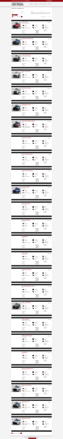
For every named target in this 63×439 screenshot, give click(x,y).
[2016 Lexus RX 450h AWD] (16, 306)
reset (16, 14)
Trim (41, 11)
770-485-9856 (27, 0)
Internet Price (24, 30)
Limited (23, 122)
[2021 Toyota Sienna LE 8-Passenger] (16, 207)
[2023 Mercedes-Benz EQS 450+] (16, 42)
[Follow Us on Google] (51, 0)
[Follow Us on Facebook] (46, 0)
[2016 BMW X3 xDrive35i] (16, 240)
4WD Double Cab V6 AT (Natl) (26, 56)
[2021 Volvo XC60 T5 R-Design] (16, 190)
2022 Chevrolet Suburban (27, 170)
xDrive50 (23, 353)
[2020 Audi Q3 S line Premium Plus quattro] (16, 25)
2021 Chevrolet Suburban (27, 154)
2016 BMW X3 (25, 236)
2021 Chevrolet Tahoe (26, 137)
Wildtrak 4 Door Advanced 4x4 (26, 320)
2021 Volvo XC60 (25, 187)
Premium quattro (24, 254)
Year (12, 11)
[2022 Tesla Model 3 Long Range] (16, 223)
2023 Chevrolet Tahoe (26, 269)
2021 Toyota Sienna (26, 203)
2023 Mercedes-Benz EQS (27, 38)
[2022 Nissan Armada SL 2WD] (16, 91)
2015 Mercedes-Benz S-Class (28, 286)
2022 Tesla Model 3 (26, 220)
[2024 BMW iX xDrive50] (16, 355)
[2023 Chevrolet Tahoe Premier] (16, 273)
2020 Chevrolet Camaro (27, 335)
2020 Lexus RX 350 (26, 71)
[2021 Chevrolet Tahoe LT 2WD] (16, 141)
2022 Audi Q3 (25, 253)
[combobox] (16, 13)
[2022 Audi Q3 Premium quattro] (16, 256)
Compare (49, 22)
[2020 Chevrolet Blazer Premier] (16, 388)
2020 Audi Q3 (25, 22)
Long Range (23, 221)
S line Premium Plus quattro (25, 23)
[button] (20, 25)
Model (32, 11)
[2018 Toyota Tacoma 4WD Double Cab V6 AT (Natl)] (16, 58)
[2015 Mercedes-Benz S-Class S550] (16, 289)
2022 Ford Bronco (25, 319)
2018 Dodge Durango (26, 104)
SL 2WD (23, 89)
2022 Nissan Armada (26, 88)
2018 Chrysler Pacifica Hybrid (28, 121)
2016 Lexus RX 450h (26, 302)
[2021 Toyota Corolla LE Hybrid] (16, 421)
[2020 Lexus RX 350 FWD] (16, 75)
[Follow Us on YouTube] (49, 0)
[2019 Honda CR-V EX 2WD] (16, 405)
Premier (23, 155)
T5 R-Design (23, 188)
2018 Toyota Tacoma (26, 55)
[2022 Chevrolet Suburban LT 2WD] (16, 174)
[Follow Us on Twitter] (48, 0)
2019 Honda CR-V (25, 401)
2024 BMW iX (25, 352)
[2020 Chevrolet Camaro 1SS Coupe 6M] (16, 339)
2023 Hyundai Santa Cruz (27, 368)
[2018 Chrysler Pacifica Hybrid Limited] (16, 124)
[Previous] (12, 16)
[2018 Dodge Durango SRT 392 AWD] (16, 108)
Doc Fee (23, 31)
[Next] (21, 16)
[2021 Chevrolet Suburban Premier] (16, 157)
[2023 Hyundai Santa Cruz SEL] (16, 372)
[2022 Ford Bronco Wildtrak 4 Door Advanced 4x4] (16, 322)
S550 (22, 287)
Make (22, 11)
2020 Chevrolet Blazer (26, 385)
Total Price (23, 32)
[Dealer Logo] (17, 4)
